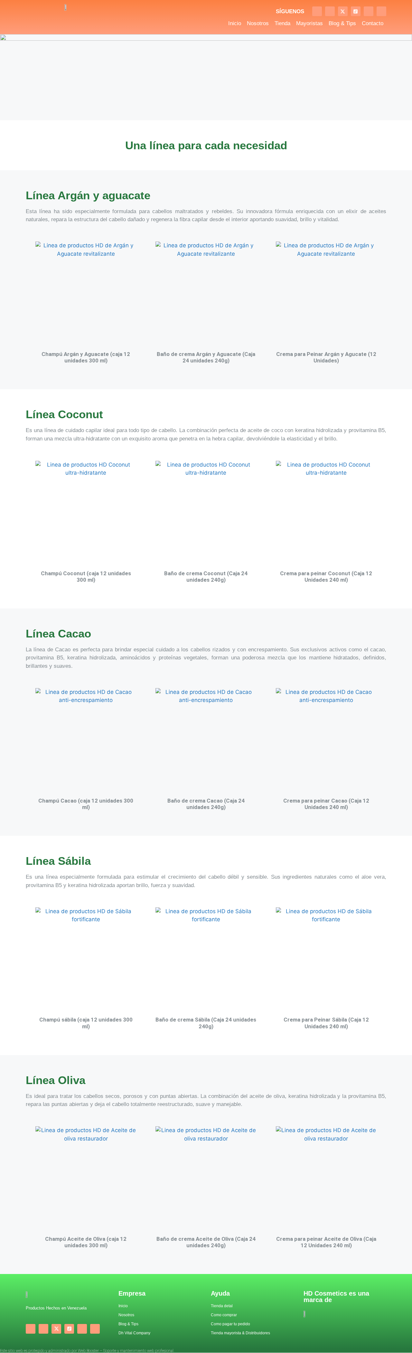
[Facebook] (317, 11)
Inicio (234, 23)
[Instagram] (330, 11)
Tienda (282, 23)
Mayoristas (309, 23)
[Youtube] (368, 11)
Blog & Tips (342, 23)
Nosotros (258, 23)
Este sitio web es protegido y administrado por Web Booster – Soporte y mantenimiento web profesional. (87, 1350)
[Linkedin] (381, 11)
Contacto (372, 23)
